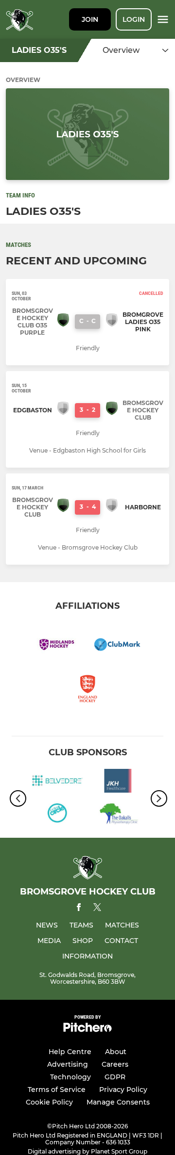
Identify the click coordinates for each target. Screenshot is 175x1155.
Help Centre (70, 1051)
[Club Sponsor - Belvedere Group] (57, 782)
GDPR (115, 1077)
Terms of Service (57, 1089)
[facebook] (79, 908)
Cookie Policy (49, 1102)
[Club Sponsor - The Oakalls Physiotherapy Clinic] (118, 814)
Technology (70, 1077)
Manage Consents (118, 1102)
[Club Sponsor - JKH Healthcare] (118, 782)
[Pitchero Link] (87, 1029)
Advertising (67, 1064)
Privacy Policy (123, 1089)
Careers (115, 1064)
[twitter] (97, 908)
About (115, 1051)
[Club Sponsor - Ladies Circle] (57, 814)
